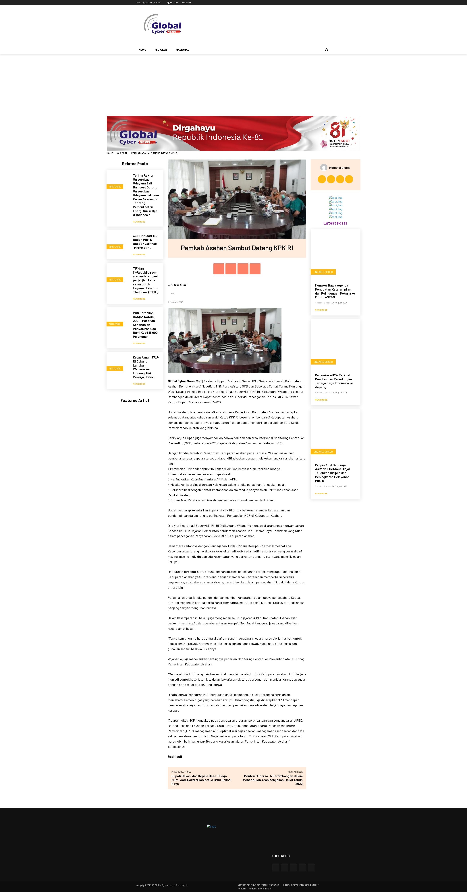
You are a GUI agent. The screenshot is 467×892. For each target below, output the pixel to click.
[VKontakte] (311, 867)
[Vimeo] (324, 3)
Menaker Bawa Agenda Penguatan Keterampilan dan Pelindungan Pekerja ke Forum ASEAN (335, 291)
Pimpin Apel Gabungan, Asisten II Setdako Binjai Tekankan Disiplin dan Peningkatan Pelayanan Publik (332, 473)
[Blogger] (275, 867)
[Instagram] (314, 3)
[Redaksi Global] (324, 167)
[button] (326, 49)
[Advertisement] (233, 81)
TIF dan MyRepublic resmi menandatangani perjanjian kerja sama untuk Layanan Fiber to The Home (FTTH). (146, 280)
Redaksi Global (179, 284)
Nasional (122, 153)
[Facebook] (308, 3)
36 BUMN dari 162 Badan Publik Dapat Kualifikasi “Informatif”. (145, 242)
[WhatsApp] (255, 268)
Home (110, 153)
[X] (319, 3)
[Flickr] (293, 867)
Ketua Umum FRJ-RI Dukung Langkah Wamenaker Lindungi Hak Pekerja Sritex (146, 367)
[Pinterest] (243, 268)
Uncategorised (323, 271)
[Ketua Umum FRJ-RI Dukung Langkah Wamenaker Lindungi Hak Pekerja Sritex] (118, 363)
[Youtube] (329, 3)
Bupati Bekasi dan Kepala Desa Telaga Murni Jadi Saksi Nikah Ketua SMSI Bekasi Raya (201, 780)
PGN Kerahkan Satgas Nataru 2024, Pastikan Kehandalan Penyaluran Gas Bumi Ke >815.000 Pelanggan (145, 324)
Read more (139, 222)
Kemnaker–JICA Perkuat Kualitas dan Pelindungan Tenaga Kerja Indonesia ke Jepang (334, 381)
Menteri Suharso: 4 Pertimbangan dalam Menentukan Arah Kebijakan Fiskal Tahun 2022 (273, 780)
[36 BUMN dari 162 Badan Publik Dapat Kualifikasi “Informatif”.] (118, 241)
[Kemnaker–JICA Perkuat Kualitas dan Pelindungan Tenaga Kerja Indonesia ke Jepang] (335, 344)
